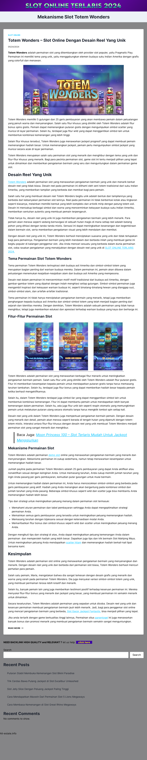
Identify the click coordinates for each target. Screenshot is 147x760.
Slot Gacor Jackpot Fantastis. (84, 611)
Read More (15, 628)
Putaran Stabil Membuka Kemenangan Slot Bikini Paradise (40, 673)
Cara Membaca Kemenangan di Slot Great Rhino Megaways (41, 704)
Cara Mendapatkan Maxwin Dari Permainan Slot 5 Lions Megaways (46, 696)
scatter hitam (73, 542)
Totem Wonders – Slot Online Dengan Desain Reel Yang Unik (67, 40)
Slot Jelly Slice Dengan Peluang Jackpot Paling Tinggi (38, 689)
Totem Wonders (17, 182)
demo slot (54, 455)
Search (7, 649)
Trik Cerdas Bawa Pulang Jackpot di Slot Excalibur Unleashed (42, 681)
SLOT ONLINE (14, 35)
